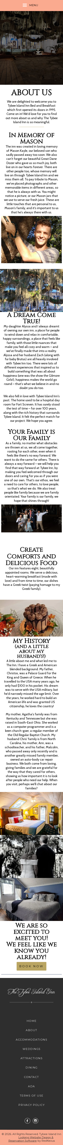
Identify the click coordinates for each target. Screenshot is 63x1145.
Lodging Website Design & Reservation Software (31, 1139)
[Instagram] (35, 1120)
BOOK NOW (31, 966)
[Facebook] (27, 1120)
